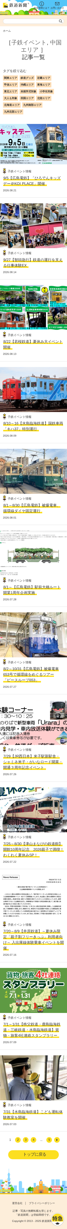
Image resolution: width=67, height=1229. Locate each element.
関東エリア (10, 77)
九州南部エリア (32, 104)
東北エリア (10, 91)
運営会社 (17, 1203)
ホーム (7, 30)
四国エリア (27, 98)
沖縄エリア (27, 84)
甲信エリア (10, 84)
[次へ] (57, 1140)
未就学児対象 (28, 91)
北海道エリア (12, 104)
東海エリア (43, 84)
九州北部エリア (13, 111)
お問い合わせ (57, 8)
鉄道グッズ (27, 77)
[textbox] (33, 21)
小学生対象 (46, 91)
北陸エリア (43, 98)
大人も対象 (10, 98)
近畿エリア (43, 77)
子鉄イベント (29, 42)
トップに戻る (34, 1154)
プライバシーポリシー (42, 1203)
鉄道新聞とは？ (42, 8)
